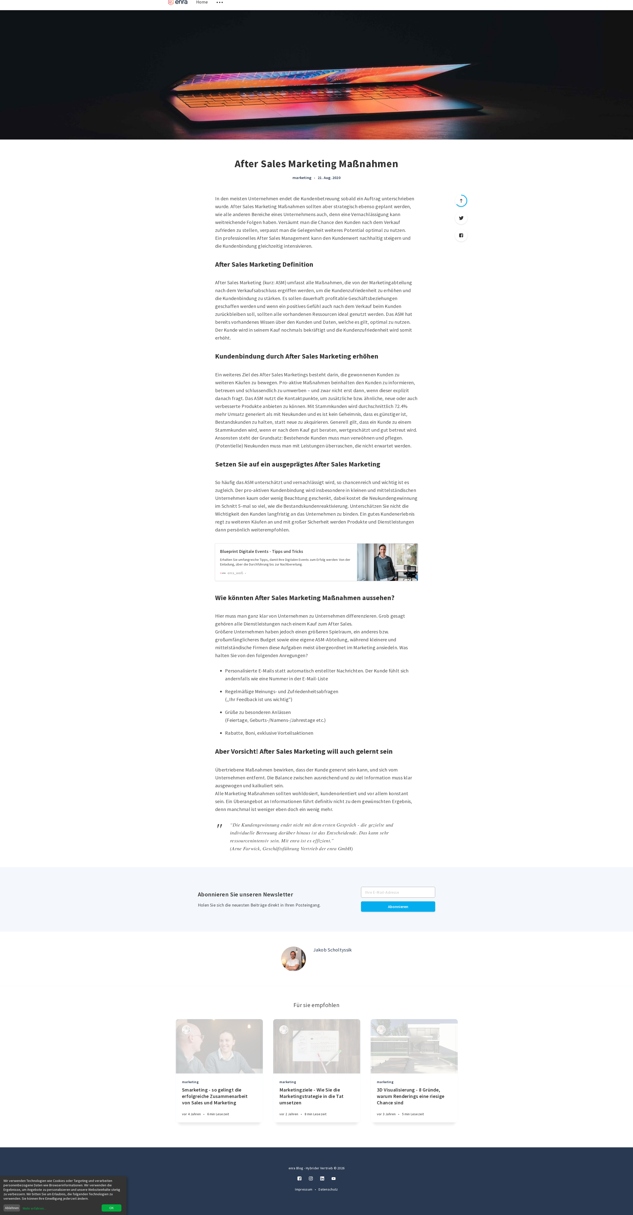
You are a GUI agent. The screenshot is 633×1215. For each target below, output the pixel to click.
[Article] (219, 1046)
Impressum (304, 1189)
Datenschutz (328, 1189)
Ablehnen (12, 1208)
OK (111, 1208)
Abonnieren (398, 906)
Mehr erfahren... (34, 1208)
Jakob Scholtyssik (332, 950)
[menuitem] (177, 8)
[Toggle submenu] (219, 8)
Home (202, 8)
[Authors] (186, 1029)
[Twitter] (461, 218)
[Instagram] (311, 1178)
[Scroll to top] (461, 201)
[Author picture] (293, 959)
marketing (302, 177)
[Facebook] (461, 235)
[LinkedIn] (322, 1178)
